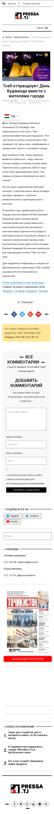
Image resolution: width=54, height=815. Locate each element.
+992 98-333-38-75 (26, 337)
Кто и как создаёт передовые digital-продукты (25, 762)
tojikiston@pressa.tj (27, 562)
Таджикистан (21, 37)
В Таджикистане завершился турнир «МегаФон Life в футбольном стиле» (25, 749)
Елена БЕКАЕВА (11, 101)
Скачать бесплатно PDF (28, 659)
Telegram (9, 337)
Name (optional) (14, 437)
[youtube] (33, 804)
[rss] (46, 804)
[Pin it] (38, 314)
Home (8, 37)
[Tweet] (22, 314)
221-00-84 (10, 562)
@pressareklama (26, 575)
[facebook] (14, 804)
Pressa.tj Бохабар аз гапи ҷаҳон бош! (23, 282)
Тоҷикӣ (26, 3)
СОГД (11, 103)
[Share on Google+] (30, 314)
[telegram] (40, 804)
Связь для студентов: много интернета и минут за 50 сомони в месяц (27, 735)
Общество (45, 101)
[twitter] (21, 804)
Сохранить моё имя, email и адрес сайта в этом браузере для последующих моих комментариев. (25, 479)
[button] (42, 28)
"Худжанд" (27, 302)
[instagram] (27, 804)
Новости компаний (32, 101)
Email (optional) (14, 453)
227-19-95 (10, 575)
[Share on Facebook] (14, 314)
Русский (36, 3)
